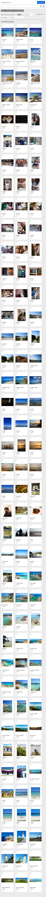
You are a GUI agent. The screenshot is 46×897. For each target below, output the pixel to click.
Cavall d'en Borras (19, 39)
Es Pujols (4, 409)
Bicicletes (18, 561)
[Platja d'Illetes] (35, 54)
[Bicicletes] (21, 554)
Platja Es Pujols (19, 104)
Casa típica (4, 757)
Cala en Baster (33, 583)
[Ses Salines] (21, 76)
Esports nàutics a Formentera (8, 83)
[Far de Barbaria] (7, 554)
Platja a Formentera (6, 104)
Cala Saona (4, 39)
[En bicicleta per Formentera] (35, 76)
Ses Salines (18, 83)
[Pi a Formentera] (35, 97)
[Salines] (35, 532)
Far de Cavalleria (19, 844)
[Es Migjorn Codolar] (35, 358)
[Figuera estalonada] (35, 859)
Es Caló (31, 39)
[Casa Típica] (35, 750)
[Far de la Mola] (35, 837)
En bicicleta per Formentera (35, 83)
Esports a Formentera (6, 61)
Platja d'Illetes (33, 61)
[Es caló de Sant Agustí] (21, 663)
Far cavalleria (4, 844)
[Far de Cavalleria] (21, 837)
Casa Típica (32, 757)
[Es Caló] (35, 32)
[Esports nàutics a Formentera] (7, 76)
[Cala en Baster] (35, 576)
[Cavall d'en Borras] (21, 32)
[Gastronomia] (21, 489)
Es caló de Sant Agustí (20, 670)
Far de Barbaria (5, 561)
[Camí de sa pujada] (35, 706)
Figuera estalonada (34, 865)
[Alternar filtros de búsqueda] (43, 6)
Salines (31, 539)
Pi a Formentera (33, 104)
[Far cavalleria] (7, 837)
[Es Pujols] (7, 402)
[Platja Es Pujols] (21, 97)
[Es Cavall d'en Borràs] (21, 54)
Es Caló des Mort (19, 583)
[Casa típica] (7, 750)
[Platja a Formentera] (7, 97)
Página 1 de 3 (40, 14)
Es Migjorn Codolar (34, 365)
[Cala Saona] (7, 32)
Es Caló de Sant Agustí (34, 670)
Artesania (4, 126)
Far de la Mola (33, 844)
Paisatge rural (33, 735)
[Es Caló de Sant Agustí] (35, 663)
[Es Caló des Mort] (21, 576)
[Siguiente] (44, 14)
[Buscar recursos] (41, 6)
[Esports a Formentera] (7, 54)
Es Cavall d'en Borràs (20, 61)
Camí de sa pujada (33, 713)
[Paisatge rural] (35, 728)
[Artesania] (7, 119)
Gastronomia (18, 496)
